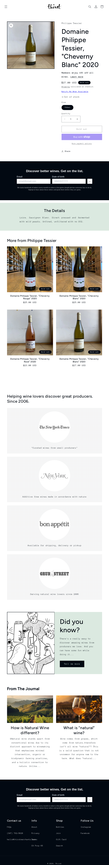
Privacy (35, 833)
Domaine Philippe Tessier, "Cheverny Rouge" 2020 (30, 297)
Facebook (85, 833)
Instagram (86, 827)
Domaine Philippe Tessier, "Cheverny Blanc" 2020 (79, 297)
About (34, 827)
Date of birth (58, 177)
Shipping (66, 87)
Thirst (59, 863)
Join (58, 833)
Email (19, 177)
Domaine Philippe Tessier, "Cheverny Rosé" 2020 (30, 360)
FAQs (9, 827)
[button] (6, 7)
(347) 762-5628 (15, 833)
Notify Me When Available (75, 92)
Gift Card (61, 839)
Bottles (60, 827)
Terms (34, 839)
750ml (68, 108)
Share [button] (67, 151)
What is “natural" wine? (79, 730)
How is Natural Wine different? (30, 730)
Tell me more (72, 664)
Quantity (66, 114)
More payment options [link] (82, 143)
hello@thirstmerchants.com (21, 839)
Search (59, 846)
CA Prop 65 (37, 846)
